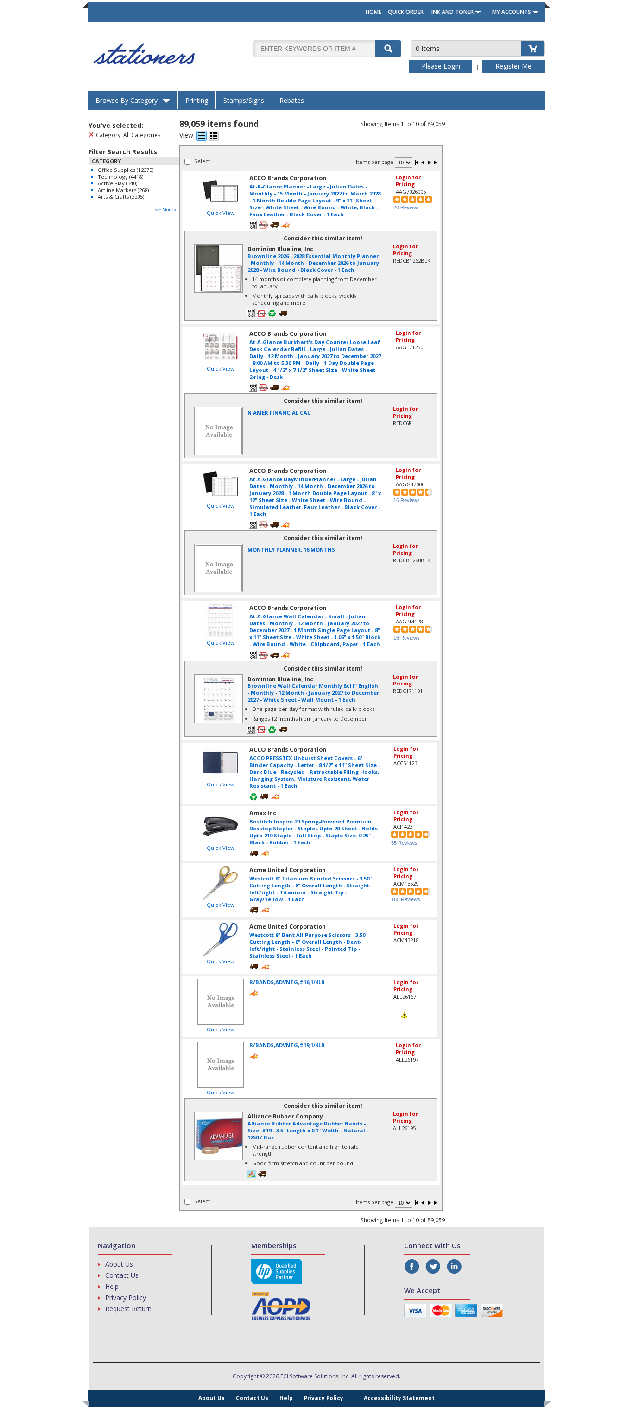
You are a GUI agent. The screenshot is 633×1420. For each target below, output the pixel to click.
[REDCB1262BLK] (219, 249)
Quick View (220, 212)
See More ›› (166, 210)
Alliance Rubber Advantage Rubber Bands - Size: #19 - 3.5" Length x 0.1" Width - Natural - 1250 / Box (307, 1130)
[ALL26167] (220, 1002)
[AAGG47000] (220, 483)
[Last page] (435, 163)
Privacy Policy (125, 1297)
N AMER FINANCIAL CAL (278, 412)
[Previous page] (423, 163)
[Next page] (429, 163)
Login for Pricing (408, 181)
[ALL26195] (219, 1117)
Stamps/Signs (243, 100)
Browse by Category (126, 100)
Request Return (128, 1308)
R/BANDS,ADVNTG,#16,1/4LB (287, 982)
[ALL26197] (220, 1065)
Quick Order (406, 12)
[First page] (417, 163)
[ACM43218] (220, 939)
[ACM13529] (220, 883)
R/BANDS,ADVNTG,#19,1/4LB (287, 1045)
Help (112, 1286)
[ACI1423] (220, 826)
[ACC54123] (220, 762)
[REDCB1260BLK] (219, 549)
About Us (119, 1264)
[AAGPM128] (220, 620)
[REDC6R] (219, 412)
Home (373, 12)
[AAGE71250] (220, 346)
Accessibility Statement (399, 1398)
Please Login (441, 66)
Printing (196, 100)
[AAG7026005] (220, 191)
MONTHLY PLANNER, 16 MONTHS (291, 549)
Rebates (291, 100)
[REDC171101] (219, 680)
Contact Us (122, 1275)
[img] (169, 54)
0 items (428, 48)
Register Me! (514, 66)
